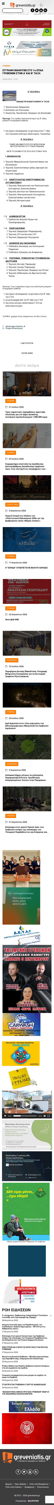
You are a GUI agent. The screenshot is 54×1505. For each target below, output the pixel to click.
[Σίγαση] (44, 1116)
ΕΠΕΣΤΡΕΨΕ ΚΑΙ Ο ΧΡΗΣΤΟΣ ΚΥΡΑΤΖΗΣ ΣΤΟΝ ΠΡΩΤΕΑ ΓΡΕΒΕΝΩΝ (25, 1348)
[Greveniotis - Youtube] (41, 10)
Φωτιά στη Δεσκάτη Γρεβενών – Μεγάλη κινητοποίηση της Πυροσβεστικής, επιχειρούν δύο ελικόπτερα (25, 1358)
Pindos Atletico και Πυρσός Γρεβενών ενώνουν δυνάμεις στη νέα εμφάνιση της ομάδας (25, 1367)
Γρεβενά (10, 401)
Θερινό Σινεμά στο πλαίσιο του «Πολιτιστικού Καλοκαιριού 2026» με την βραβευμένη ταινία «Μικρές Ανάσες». (24, 518)
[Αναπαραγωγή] (5, 1116)
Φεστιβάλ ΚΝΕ (12, 619)
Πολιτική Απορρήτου (39, 1484)
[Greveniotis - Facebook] (32, 10)
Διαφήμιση (29, 1487)
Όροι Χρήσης (20, 1484)
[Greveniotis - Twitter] (37, 10)
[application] (27, 1104)
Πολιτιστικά (12, 505)
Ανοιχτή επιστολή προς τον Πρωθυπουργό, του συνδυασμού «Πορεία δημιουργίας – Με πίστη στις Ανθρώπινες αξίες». (23, 1327)
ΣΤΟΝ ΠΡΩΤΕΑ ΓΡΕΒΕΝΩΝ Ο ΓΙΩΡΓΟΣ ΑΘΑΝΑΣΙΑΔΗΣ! (24, 1385)
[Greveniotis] (22, 5)
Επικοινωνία (43, 1487)
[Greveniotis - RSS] (45, 10)
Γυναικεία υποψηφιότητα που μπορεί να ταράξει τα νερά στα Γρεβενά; (24, 1376)
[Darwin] (32, 1501)
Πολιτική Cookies (13, 1487)
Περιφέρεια (12, 660)
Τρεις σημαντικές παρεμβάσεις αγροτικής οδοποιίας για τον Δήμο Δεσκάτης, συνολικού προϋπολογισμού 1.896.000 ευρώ (26, 414)
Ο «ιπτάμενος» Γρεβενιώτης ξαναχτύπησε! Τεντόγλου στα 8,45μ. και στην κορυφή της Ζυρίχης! (25, 1316)
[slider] (25, 1116)
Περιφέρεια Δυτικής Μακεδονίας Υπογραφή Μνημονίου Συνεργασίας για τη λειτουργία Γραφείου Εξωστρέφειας (26, 674)
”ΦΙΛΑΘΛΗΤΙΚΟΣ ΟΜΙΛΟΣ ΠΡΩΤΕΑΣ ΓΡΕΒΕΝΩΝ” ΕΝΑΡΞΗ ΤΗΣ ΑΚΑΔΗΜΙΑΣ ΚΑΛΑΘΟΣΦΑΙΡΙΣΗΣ (25, 1393)
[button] (27, 1104)
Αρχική (8, 1484)
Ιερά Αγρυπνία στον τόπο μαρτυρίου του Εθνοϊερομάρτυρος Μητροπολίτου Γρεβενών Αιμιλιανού (26, 726)
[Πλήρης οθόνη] (48, 1116)
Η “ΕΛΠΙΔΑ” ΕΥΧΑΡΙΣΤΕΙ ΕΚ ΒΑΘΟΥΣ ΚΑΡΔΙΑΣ (26, 568)
